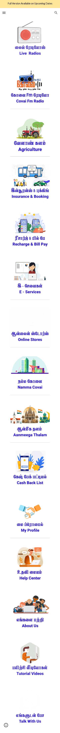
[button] (4, 12)
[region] (30, 4)
